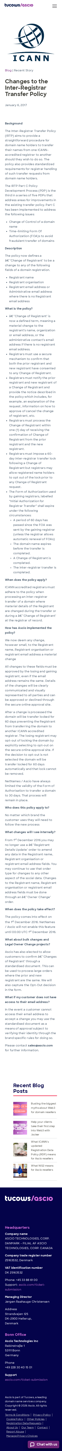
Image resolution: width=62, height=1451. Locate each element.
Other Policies (36, 1419)
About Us (12, 1427)
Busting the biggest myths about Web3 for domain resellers (43, 1108)
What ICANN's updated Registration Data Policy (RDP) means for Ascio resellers (43, 1150)
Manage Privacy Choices (22, 1435)
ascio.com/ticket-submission (26, 1380)
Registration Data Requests (23, 1423)
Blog (8, 70)
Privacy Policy (42, 1414)
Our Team (27, 1427)
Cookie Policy (14, 1419)
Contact (42, 1427)
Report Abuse (15, 1431)
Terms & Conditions (17, 1414)
